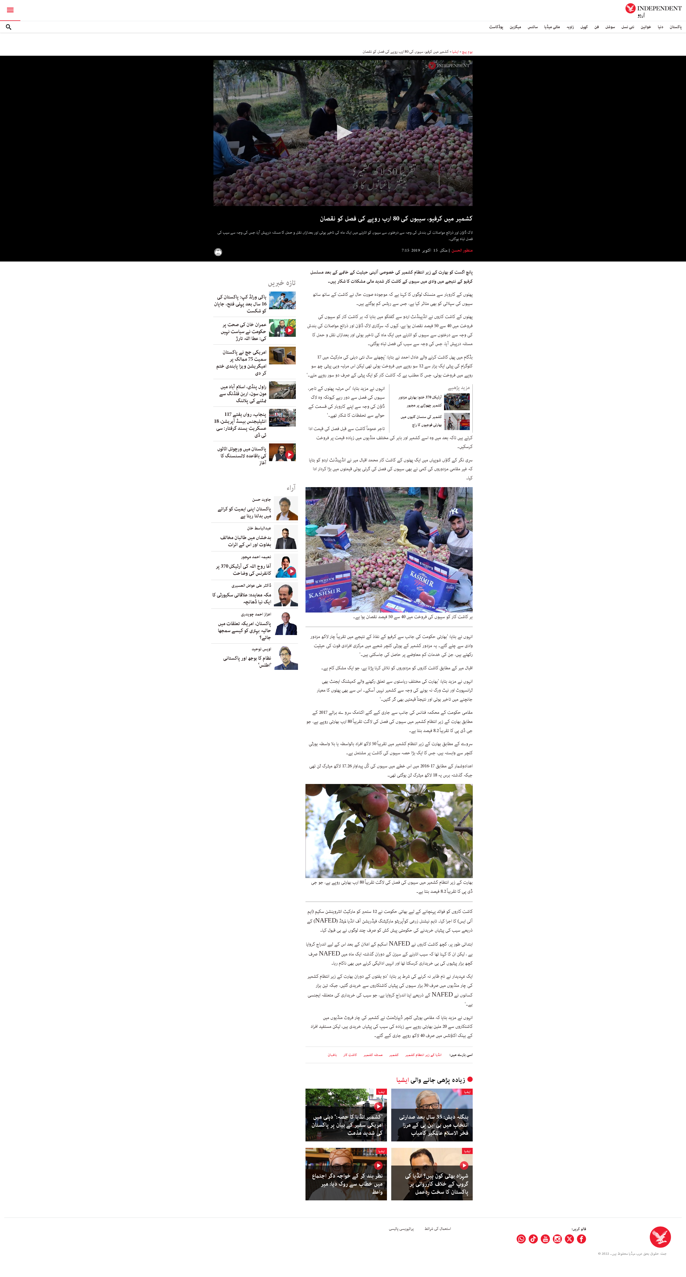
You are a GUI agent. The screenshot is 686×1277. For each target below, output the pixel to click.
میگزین (515, 27)
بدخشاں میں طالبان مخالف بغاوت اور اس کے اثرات (245, 541)
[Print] (218, 252)
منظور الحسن (462, 250)
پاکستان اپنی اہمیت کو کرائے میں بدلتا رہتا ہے (244, 512)
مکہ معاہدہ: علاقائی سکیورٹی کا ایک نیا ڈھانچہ (241, 598)
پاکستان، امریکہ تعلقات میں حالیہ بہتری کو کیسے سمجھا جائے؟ (244, 630)
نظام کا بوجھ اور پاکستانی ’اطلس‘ (247, 662)
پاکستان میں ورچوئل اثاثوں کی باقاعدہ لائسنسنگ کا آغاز (241, 456)
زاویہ (570, 27)
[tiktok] (533, 1239)
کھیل (584, 27)
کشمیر (394, 1055)
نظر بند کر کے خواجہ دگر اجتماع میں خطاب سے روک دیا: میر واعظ (347, 1184)
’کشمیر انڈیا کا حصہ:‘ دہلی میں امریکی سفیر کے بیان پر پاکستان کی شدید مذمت (347, 1125)
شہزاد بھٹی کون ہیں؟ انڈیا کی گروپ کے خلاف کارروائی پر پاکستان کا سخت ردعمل (436, 1184)
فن (596, 27)
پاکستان (676, 27)
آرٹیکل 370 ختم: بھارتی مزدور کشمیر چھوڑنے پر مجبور (420, 401)
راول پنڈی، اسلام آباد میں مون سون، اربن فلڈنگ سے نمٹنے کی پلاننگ (242, 394)
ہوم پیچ (467, 52)
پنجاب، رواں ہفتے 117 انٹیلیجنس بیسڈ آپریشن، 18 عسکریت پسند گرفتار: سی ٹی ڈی (240, 425)
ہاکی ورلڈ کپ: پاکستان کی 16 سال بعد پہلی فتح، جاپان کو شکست (240, 304)
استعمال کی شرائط (437, 1229)
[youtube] (545, 1239)
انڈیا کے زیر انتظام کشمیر (423, 1055)
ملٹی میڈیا (552, 27)
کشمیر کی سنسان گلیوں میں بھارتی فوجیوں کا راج (421, 421)
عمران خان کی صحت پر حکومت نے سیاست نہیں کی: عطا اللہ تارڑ (243, 331)
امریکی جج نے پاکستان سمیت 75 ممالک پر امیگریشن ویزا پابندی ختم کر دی (241, 363)
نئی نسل (627, 27)
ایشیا (455, 52)
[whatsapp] (521, 1239)
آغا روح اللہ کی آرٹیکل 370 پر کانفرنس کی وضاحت (243, 570)
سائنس (533, 27)
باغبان (332, 1055)
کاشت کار (350, 1055)
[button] (343, 132)
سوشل (610, 27)
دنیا (660, 27)
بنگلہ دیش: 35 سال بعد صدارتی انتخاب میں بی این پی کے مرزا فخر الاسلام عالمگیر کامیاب (433, 1125)
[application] (343, 133)
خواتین (646, 27)
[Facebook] (581, 1239)
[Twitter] (569, 1239)
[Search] (8, 27)
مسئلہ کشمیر (373, 1055)
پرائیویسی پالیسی (401, 1229)
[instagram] (557, 1239)
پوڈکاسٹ (496, 27)
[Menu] (10, 10)
